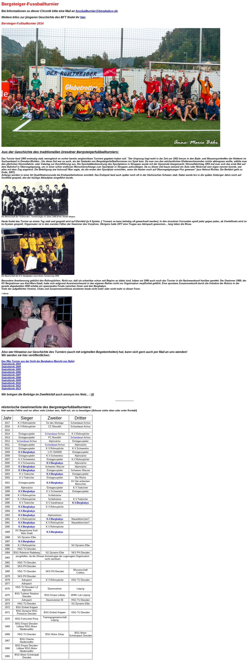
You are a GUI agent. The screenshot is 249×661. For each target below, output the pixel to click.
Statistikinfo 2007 (11, 375)
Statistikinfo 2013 (11, 388)
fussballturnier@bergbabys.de (97, 11)
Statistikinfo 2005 (11, 369)
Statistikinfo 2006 (11, 372)
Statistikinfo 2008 (11, 377)
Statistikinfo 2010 (11, 383)
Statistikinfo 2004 (11, 366)
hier (82, 17)
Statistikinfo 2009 (11, 380)
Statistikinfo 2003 (11, 364)
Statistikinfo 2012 (11, 385)
